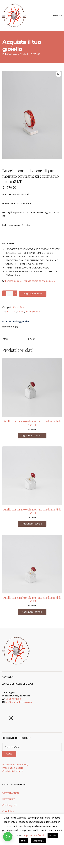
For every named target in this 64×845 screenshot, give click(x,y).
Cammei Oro (8, 798)
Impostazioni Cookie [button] (12, 767)
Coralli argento (9, 805)
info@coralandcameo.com (18, 702)
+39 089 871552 (13, 698)
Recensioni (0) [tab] (10, 326)
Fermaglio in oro (33, 311)
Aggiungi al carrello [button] (32, 435)
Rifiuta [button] (24, 840)
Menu (58, 15)
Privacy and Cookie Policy (15, 764)
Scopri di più (38, 840)
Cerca (9, 753)
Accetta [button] (52, 835)
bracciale (11, 311)
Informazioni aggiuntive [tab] (16, 321)
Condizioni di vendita (12, 771)
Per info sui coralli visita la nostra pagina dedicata (30, 280)
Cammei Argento (10, 792)
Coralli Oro (18, 307)
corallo (20, 311)
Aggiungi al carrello (32, 293)
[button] (58, 74)
